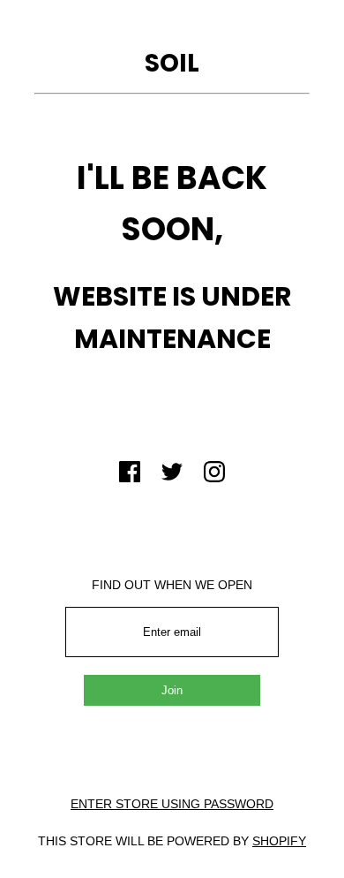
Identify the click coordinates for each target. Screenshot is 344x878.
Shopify (279, 841)
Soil (172, 63)
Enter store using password (172, 804)
